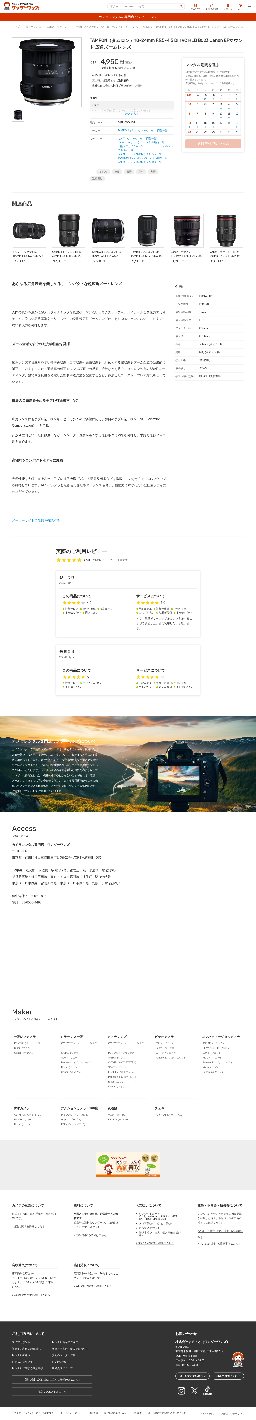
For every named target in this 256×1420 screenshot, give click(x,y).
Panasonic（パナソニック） (76, 1062)
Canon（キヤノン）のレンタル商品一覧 (141, 142)
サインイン (228, 9)
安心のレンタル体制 (63, 1355)
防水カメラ (22, 1108)
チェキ (159, 1108)
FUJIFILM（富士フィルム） (123, 1072)
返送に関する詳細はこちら (29, 1226)
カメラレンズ (117, 1036)
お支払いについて (22, 1361)
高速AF (103, 171)
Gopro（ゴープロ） (166, 1048)
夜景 (153, 171)
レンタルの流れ (21, 1355)
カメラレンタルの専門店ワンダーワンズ (224, 1413)
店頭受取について (62, 1368)
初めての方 (195, 9)
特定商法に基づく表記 (115, 1413)
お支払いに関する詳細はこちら (155, 1243)
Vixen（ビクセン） (118, 1114)
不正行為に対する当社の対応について (167, 1413)
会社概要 (137, 1413)
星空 (141, 171)
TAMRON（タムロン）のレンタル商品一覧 (143, 130)
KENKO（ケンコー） (119, 1119)
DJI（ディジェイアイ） (168, 1052)
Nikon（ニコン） (23, 1048)
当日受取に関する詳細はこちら (93, 1286)
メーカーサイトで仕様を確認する (36, 520)
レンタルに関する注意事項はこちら (220, 1243)
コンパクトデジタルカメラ (221, 1036)
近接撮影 (97, 178)
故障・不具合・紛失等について (70, 1348)
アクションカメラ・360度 (79, 1108)
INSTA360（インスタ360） (76, 1114)
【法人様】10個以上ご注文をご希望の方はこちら (52, 1379)
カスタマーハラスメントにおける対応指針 (33, 1413)
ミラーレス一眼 (72, 1036)
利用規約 (93, 1413)
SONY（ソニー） (70, 1057)
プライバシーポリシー (71, 1413)
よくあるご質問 (212, 9)
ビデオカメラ (164, 1036)
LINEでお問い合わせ (228, 1376)
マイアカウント (21, 1342)
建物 (117, 171)
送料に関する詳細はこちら (91, 1235)
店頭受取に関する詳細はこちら (32, 1295)
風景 (129, 171)
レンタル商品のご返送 (65, 1342)
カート (240, 9)
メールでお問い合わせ (193, 1376)
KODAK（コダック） (213, 1043)
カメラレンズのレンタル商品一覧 (137, 138)
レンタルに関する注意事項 (27, 1368)
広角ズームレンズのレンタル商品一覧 (140, 154)
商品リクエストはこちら (52, 1391)
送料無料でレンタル (213, 143)
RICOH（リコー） (212, 1057)
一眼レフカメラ (25, 1036)
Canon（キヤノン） (25, 1052)
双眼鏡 (112, 1108)
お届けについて (61, 1361)
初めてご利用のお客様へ (26, 1348)
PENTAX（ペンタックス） (28, 1043)
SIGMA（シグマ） (71, 1052)
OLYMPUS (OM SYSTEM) (122, 1062)
